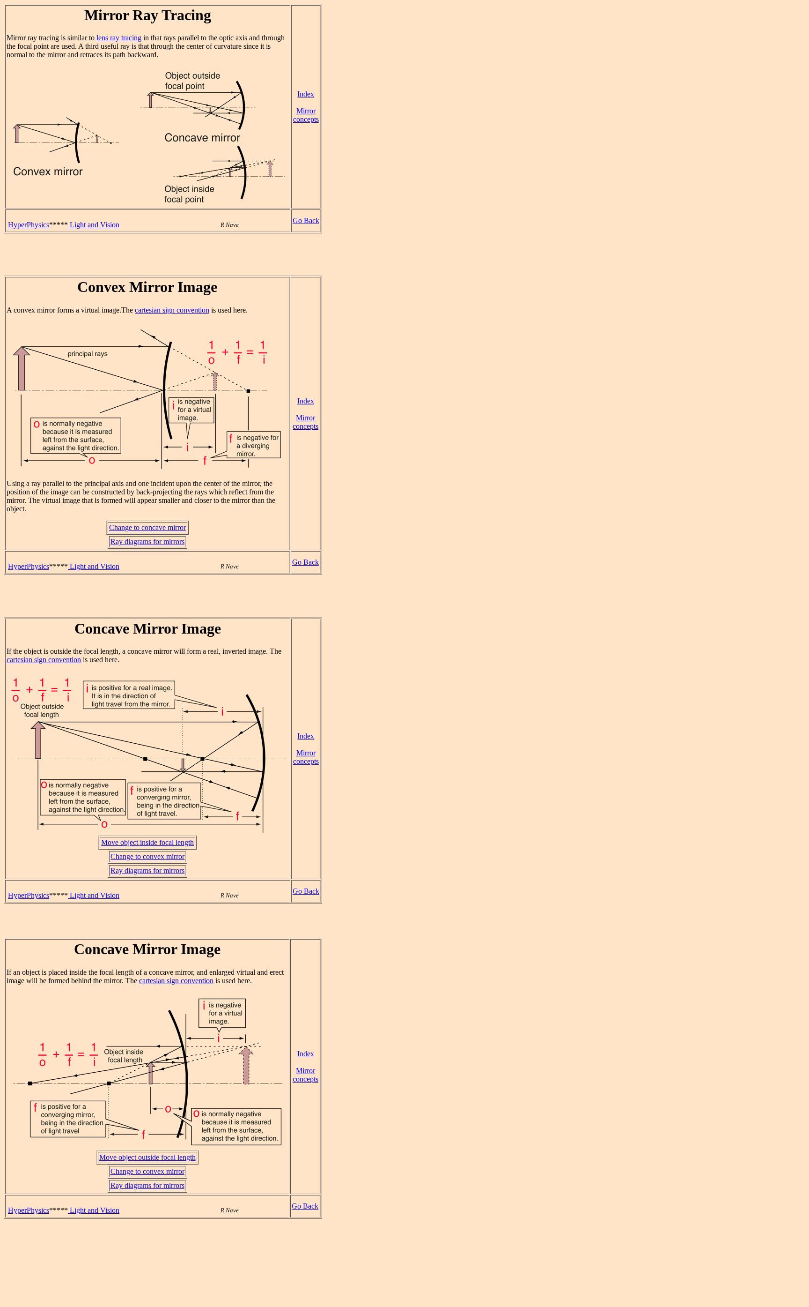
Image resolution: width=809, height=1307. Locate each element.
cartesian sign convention (172, 310)
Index (305, 94)
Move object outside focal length (147, 1157)
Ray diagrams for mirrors (147, 541)
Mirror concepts (306, 115)
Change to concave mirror (147, 527)
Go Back (306, 220)
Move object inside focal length (147, 842)
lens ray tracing (118, 38)
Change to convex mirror (147, 856)
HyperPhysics (28, 225)
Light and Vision (93, 225)
